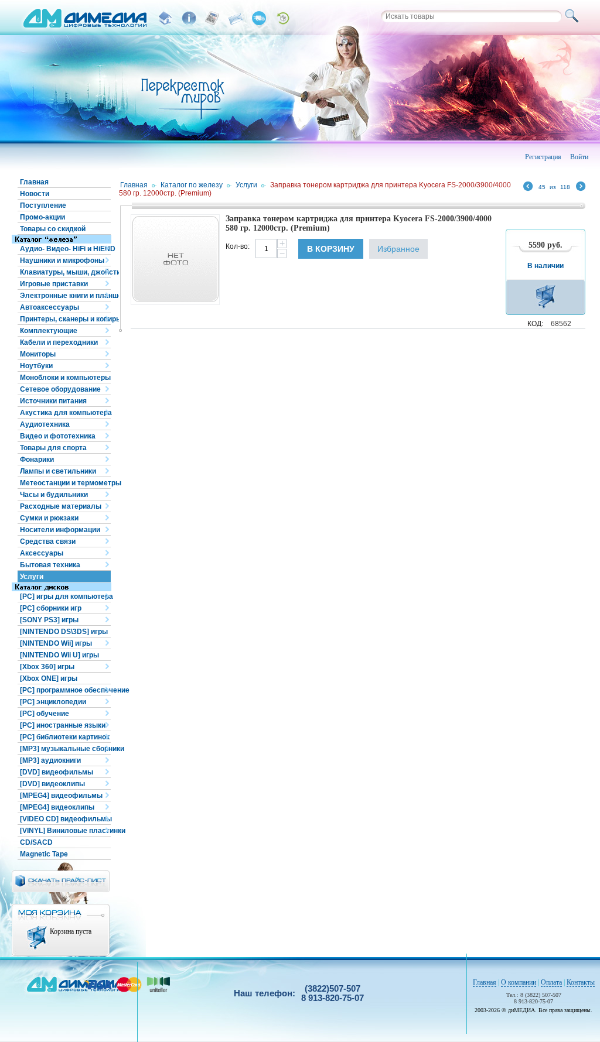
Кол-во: (238, 246)
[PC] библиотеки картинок (65, 737)
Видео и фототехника (58, 436)
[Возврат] (282, 18)
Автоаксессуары (49, 307)
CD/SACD (36, 842)
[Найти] (573, 16)
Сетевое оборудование (60, 389)
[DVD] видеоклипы (52, 784)
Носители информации (60, 530)
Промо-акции (42, 217)
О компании (518, 982)
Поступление (43, 205)
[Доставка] (259, 18)
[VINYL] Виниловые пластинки (65, 831)
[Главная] (165, 18)
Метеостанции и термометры (65, 483)
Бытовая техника (50, 565)
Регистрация (543, 157)
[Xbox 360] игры (47, 667)
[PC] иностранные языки (62, 725)
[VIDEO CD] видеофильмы (65, 819)
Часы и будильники (54, 495)
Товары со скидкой (53, 229)
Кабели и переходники (59, 342)
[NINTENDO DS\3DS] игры (64, 632)
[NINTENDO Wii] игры (56, 643)
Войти (579, 157)
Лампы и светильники (58, 471)
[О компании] (189, 18)
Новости (34, 194)
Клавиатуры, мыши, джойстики (65, 272)
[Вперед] (580, 187)
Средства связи (48, 541)
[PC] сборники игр (50, 608)
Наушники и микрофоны (62, 260)
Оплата (551, 982)
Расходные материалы (60, 506)
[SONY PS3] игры (49, 620)
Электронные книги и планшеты (65, 296)
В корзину (330, 248)
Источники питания (53, 401)
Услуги (31, 577)
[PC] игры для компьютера (65, 596)
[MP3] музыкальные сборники (65, 749)
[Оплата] (212, 18)
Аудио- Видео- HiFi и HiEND (65, 249)
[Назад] (528, 187)
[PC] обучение (44, 713)
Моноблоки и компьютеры (65, 377)
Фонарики (37, 459)
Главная (34, 182)
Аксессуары (41, 553)
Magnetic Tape (44, 854)
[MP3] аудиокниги (50, 760)
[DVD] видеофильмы (56, 772)
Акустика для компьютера (65, 413)
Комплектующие (48, 331)
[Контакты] (236, 18)
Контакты (581, 982)
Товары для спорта (53, 448)
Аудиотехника (45, 424)
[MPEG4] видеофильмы (61, 795)
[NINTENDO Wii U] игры (59, 655)
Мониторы (38, 354)
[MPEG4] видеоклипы (57, 807)
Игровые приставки (54, 284)
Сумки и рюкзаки (49, 518)
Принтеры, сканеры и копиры (65, 319)
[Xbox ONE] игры (48, 678)
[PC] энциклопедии (53, 702)
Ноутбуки (36, 366)
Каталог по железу (192, 185)
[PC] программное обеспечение (65, 690)
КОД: (535, 324)
